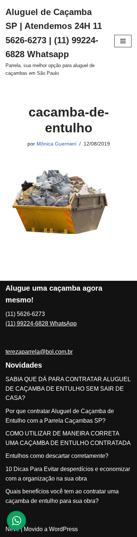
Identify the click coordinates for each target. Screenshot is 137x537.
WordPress (63, 529)
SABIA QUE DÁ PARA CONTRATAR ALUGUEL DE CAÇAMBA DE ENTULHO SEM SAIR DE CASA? (67, 388)
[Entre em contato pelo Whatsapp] (16, 520)
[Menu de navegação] (123, 41)
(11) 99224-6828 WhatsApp (41, 323)
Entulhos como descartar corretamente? (57, 456)
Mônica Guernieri (56, 144)
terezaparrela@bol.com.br (39, 352)
